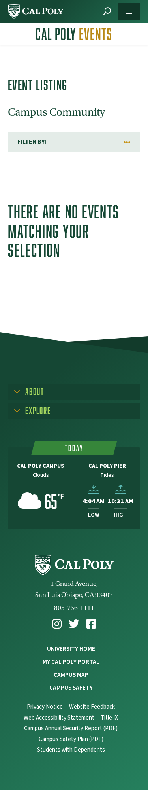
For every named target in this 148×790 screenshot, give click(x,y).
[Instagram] (57, 624)
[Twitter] (74, 624)
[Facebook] (91, 624)
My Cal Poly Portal (71, 661)
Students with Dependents (71, 750)
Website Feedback (92, 707)
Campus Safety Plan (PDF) (71, 739)
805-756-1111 (74, 608)
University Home (71, 648)
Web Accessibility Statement (59, 718)
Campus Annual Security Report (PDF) (71, 728)
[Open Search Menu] (107, 11)
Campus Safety (71, 687)
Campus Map (71, 675)
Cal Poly (74, 34)
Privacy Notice (45, 707)
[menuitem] (57, 624)
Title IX (109, 718)
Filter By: (32, 141)
